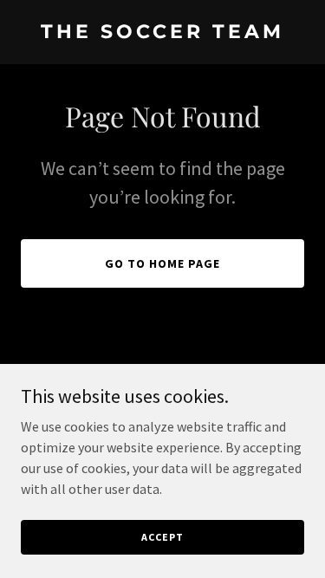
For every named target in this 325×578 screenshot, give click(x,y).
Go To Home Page (162, 263)
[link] (162, 33)
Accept (162, 536)
